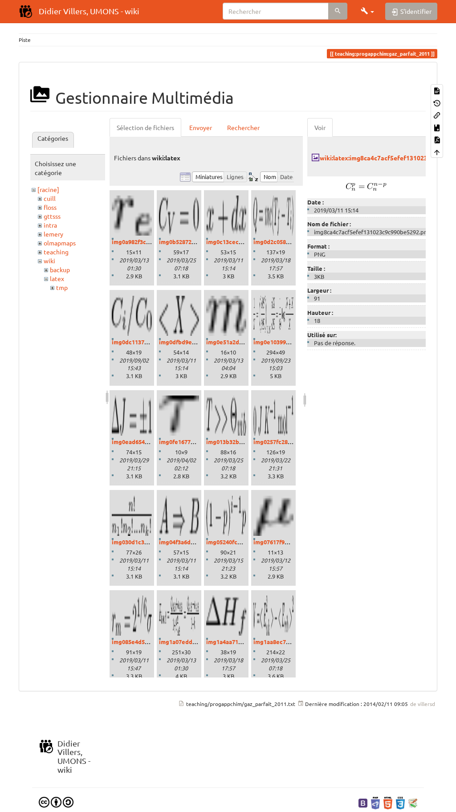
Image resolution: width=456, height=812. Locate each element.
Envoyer (200, 127)
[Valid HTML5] (387, 802)
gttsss (52, 216)
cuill (50, 198)
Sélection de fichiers (145, 127)
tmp (62, 287)
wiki (49, 261)
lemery (53, 234)
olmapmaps (60, 243)
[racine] (48, 189)
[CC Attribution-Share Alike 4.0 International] (56, 801)
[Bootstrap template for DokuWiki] (362, 802)
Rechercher (243, 127)
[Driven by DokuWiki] (412, 802)
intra (50, 225)
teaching (56, 252)
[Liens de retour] (437, 114)
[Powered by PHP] (375, 802)
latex (57, 278)
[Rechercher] (337, 11)
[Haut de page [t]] (437, 151)
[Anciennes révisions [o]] (437, 102)
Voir (320, 127)
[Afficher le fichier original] (366, 185)
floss (50, 207)
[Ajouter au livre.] (437, 126)
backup (60, 269)
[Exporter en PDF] (437, 139)
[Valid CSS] (400, 802)
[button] (367, 11)
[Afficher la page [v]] (437, 90)
